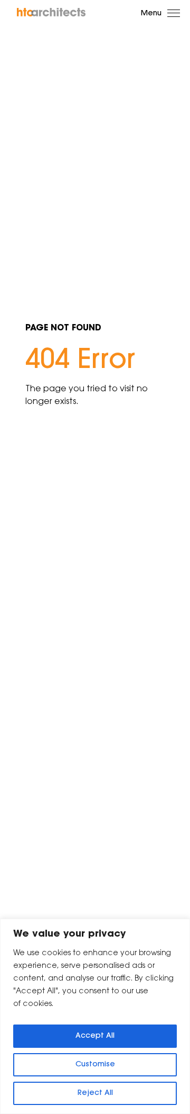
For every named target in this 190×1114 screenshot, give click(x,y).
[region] (95, 1016)
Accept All (95, 1036)
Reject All (95, 1093)
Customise (95, 1064)
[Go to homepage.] (51, 12)
